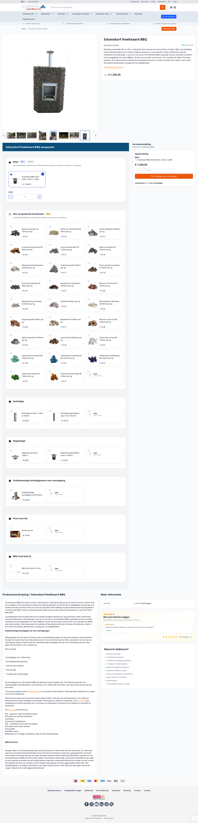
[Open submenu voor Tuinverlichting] (130, 14)
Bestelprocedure (54, 790)
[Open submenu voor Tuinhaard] (68, 14)
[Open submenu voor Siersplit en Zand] (111, 14)
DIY (169, 1)
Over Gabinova (102, 790)
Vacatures (116, 790)
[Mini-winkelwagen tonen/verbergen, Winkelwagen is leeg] (174, 7)
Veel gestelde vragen (72, 790)
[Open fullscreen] (49, 82)
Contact (175, 1)
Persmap (127, 790)
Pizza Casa (81, 700)
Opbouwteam (162, 1)
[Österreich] (37, 9)
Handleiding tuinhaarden (113, 67)
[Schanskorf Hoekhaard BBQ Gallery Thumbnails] (50, 135)
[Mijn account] (171, 7)
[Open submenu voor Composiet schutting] (91, 14)
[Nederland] (27, 9)
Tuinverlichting (122, 14)
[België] (30, 9)
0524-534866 (33, 1)
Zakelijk (153, 1)
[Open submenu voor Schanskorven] (37, 14)
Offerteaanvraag (169, 29)
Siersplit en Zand (102, 14)
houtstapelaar (32, 691)
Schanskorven (28, 14)
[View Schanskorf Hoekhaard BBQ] (53, 135)
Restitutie (89, 790)
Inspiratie (138, 14)
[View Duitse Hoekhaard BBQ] (11, 135)
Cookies (147, 790)
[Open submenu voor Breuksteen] (53, 14)
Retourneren (145, 1)
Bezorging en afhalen (111, 45)
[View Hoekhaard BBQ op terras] (74, 135)
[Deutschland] (32, 9)
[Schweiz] (35, 9)
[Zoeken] (162, 7)
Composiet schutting (80, 14)
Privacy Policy (108, 818)
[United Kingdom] (40, 9)
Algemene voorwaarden (93, 818)
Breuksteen (45, 14)
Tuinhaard (61, 14)
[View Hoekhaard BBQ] (85, 135)
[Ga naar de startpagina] (33, 6)
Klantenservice (134, 1)
